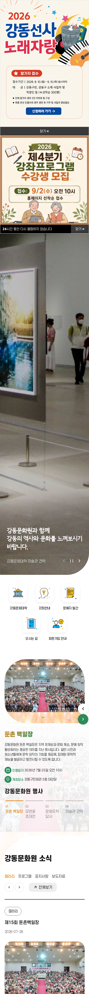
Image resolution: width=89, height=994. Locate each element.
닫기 (43, 131)
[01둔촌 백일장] (14, 800)
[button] (64, 561)
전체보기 (44, 887)
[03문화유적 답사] (54, 800)
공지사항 (41, 876)
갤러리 (10, 876)
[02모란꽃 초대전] (34, 800)
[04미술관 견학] (74, 800)
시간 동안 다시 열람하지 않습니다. (28, 229)
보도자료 (58, 876)
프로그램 (24, 876)
